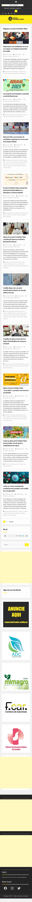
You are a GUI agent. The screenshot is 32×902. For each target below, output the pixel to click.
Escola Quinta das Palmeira (16, 116)
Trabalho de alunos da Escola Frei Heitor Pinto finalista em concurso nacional (14, 341)
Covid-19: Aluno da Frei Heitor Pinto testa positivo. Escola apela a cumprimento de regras (15, 443)
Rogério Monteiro (7, 466)
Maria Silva (21, 365)
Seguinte (11, 521)
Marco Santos (12, 316)
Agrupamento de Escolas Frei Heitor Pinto (15, 71)
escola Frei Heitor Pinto (13, 73)
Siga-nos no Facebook (12, 590)
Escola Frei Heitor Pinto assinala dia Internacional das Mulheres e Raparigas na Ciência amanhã (15, 190)
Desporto (5, 56)
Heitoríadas (22, 73)
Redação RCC (20, 396)
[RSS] (11, 13)
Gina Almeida (18, 54)
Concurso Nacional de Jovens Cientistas (15, 364)
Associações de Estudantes (11, 160)
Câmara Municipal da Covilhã (12, 311)
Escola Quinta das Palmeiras (19, 315)
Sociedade (10, 101)
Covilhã (5, 73)
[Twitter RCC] (8, 13)
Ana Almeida (19, 144)
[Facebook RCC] (3, 13)
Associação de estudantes (14, 114)
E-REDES (9, 313)
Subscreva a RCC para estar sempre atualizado (14, 877)
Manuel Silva (15, 365)
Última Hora (16, 56)
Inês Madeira (23, 214)
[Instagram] (6, 13)
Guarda (9, 515)
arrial (6, 114)
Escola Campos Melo (18, 313)
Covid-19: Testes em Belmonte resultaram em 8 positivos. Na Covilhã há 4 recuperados (15, 488)
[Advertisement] (16, 567)
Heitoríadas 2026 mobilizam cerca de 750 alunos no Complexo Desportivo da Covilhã (15, 49)
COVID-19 (5, 450)
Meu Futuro (9, 420)
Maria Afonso (20, 316)
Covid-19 (7, 464)
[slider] (11, 536)
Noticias (10, 56)
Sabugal (14, 515)
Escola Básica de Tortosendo (10, 418)
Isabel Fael (6, 316)
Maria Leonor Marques (19, 264)
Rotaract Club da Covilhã (14, 165)
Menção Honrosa (7, 265)
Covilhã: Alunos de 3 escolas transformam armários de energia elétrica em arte (14, 290)
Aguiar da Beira (9, 511)
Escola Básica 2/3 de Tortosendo (19, 416)
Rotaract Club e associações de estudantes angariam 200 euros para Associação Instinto (15, 139)
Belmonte (15, 511)
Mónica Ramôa (7, 216)
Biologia (7, 262)
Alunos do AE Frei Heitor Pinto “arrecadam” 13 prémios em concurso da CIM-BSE (16, 390)
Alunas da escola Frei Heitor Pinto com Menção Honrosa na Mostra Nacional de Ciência (14, 239)
